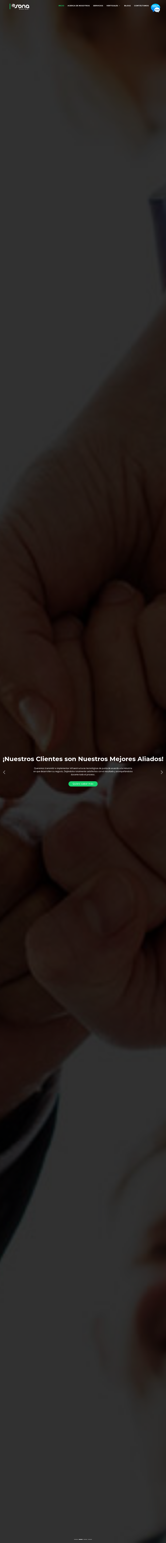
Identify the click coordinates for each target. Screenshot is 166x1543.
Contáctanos (141, 6)
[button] (4, 771)
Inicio (61, 6)
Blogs (127, 6)
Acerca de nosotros (79, 6)
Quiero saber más (83, 782)
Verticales (112, 6)
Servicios (98, 6)
